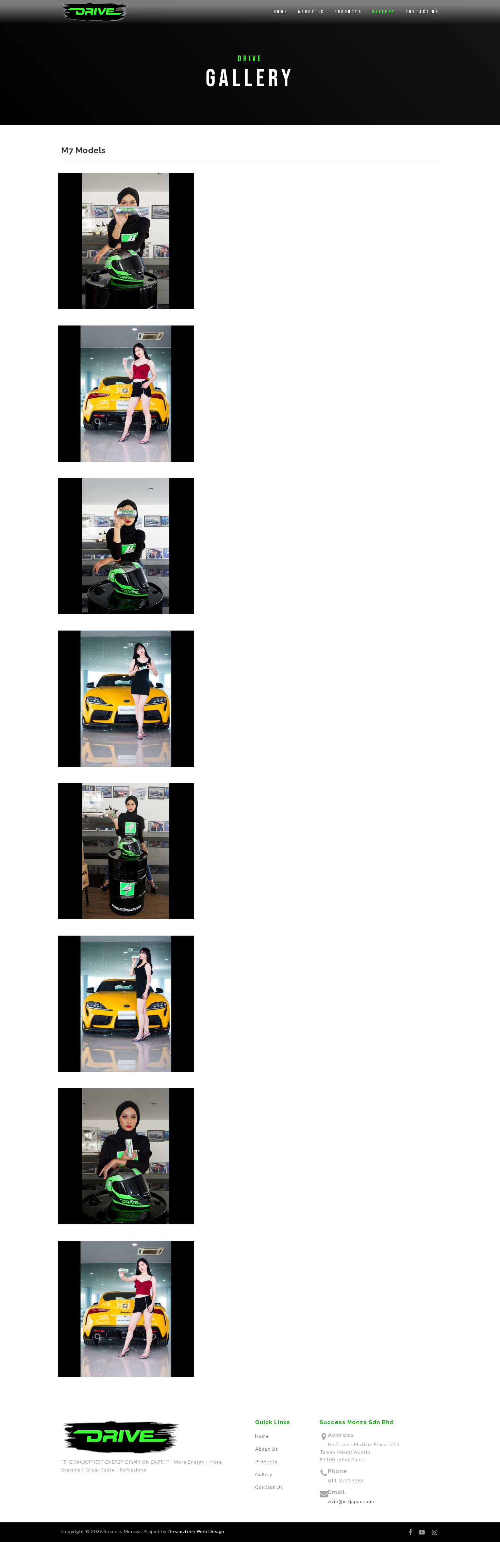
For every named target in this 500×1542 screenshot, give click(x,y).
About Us (311, 12)
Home (280, 12)
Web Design (209, 1531)
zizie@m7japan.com (351, 1501)
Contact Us (422, 12)
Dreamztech (181, 1531)
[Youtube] (422, 1532)
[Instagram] (434, 1532)
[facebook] (410, 1532)
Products (348, 12)
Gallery (383, 12)
